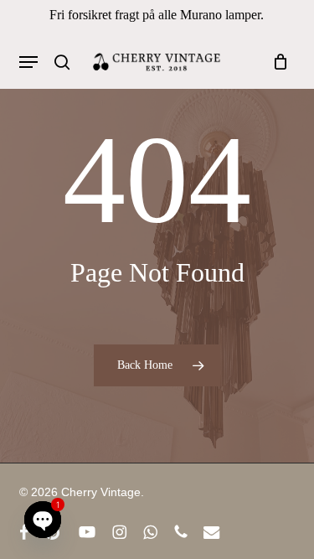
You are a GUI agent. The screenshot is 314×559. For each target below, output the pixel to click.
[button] (28, 62)
